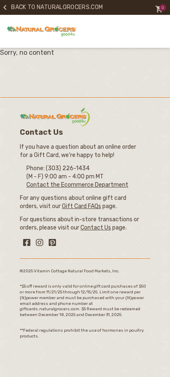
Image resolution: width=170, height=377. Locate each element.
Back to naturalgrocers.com (51, 7)
